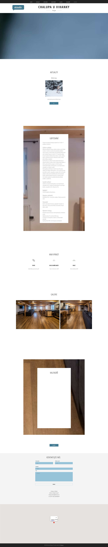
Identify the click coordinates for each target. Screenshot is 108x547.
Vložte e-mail (57, 461)
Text (36, 470)
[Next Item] (90, 314)
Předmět (37, 466)
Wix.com (62, 545)
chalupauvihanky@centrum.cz (53, 494)
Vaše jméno (37, 461)
